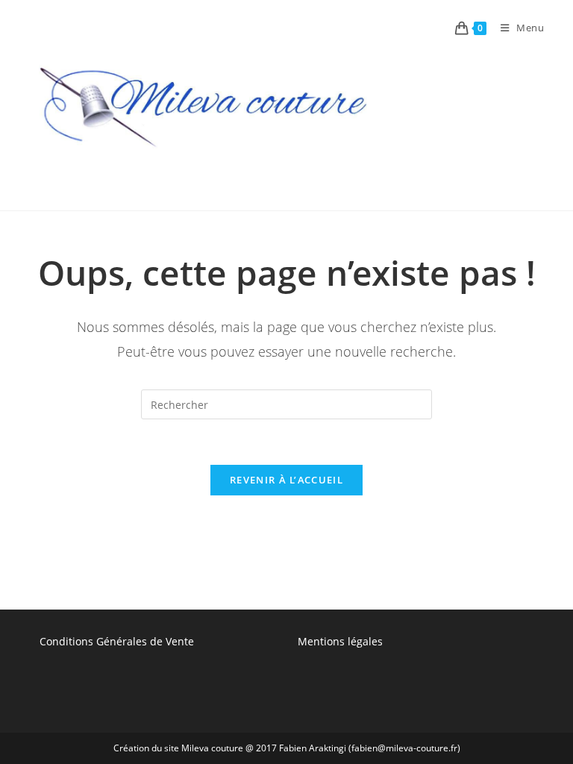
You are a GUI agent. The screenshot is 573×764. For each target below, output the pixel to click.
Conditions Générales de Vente (117, 641)
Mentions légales (340, 641)
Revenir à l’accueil (286, 479)
